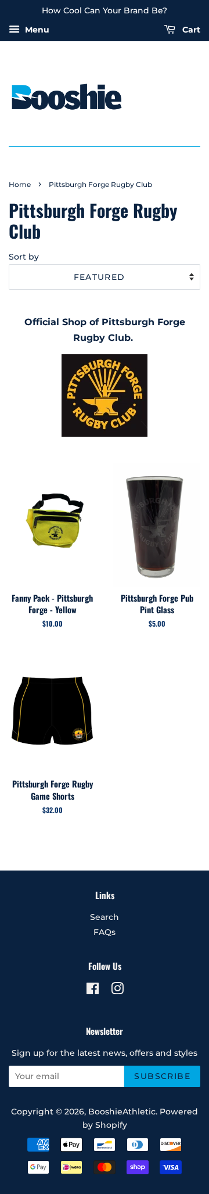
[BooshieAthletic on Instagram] (117, 990)
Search (104, 917)
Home (20, 184)
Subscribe (162, 1076)
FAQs (104, 932)
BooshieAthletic (122, 1111)
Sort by (24, 256)
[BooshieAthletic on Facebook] (92, 990)
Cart (190, 29)
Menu (36, 29)
